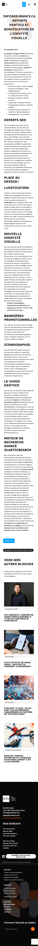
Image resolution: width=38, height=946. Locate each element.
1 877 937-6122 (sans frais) (14, 810)
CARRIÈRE (7, 909)
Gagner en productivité (10, 875)
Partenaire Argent (11, 402)
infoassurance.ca (10, 63)
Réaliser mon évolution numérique (13, 880)
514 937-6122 (8, 808)
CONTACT (7, 912)
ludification (8, 202)
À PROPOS (7, 902)
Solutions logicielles (9, 890)
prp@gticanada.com (11, 815)
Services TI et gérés (9, 893)
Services (7, 885)
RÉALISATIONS (9, 904)
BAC (23, 56)
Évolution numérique (10, 888)
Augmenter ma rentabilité (11, 877)
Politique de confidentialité (23, 862)
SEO (18, 144)
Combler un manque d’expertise (13, 872)
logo (24, 266)
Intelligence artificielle (10, 896)
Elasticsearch (28, 469)
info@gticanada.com (11, 813)
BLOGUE (7, 907)
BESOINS (7, 870)
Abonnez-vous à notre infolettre (16, 530)
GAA (6, 60)
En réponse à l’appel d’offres (14, 53)
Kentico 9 (17, 400)
